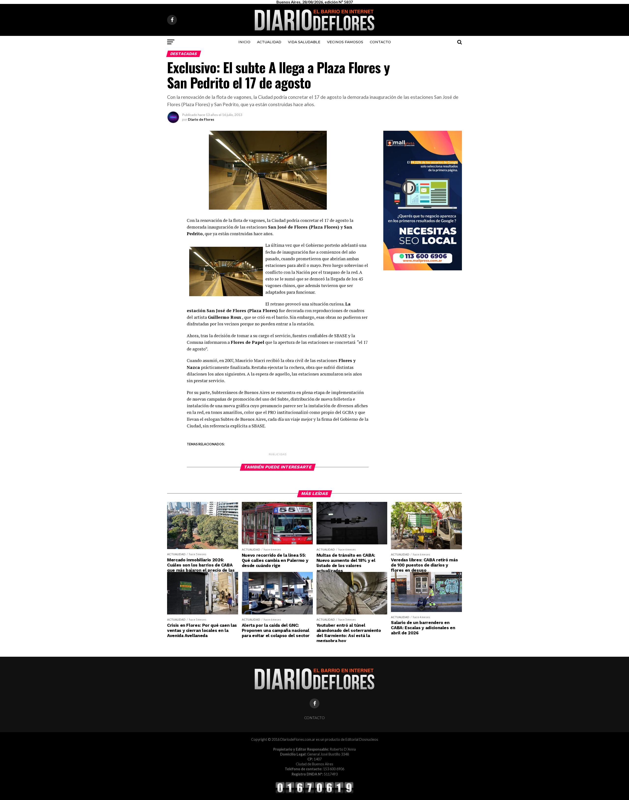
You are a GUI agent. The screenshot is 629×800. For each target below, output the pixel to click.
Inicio (244, 42)
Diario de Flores (201, 119)
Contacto (380, 42)
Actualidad (269, 42)
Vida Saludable (304, 42)
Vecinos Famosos (345, 42)
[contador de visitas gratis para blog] (314, 792)
